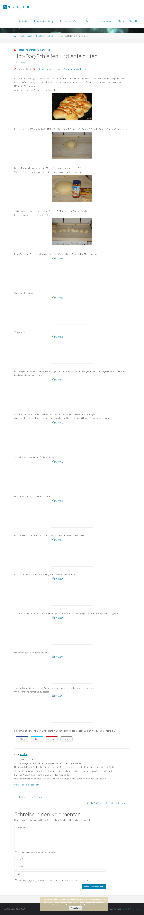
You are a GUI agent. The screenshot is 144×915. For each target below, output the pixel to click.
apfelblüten (42, 69)
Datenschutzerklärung (43, 21)
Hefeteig (65, 69)
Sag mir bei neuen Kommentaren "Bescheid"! (38, 852)
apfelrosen (54, 69)
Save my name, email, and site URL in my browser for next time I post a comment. (54, 880)
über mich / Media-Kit (128, 21)
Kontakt (89, 21)
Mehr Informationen (91, 905)
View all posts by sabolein (28, 784)
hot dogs (74, 69)
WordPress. (135, 909)
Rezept (83, 69)
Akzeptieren (75, 908)
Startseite (23, 21)
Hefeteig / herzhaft (44, 36)
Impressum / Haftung (69, 21)
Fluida (124, 909)
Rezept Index (105, 21)
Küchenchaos (26, 36)
